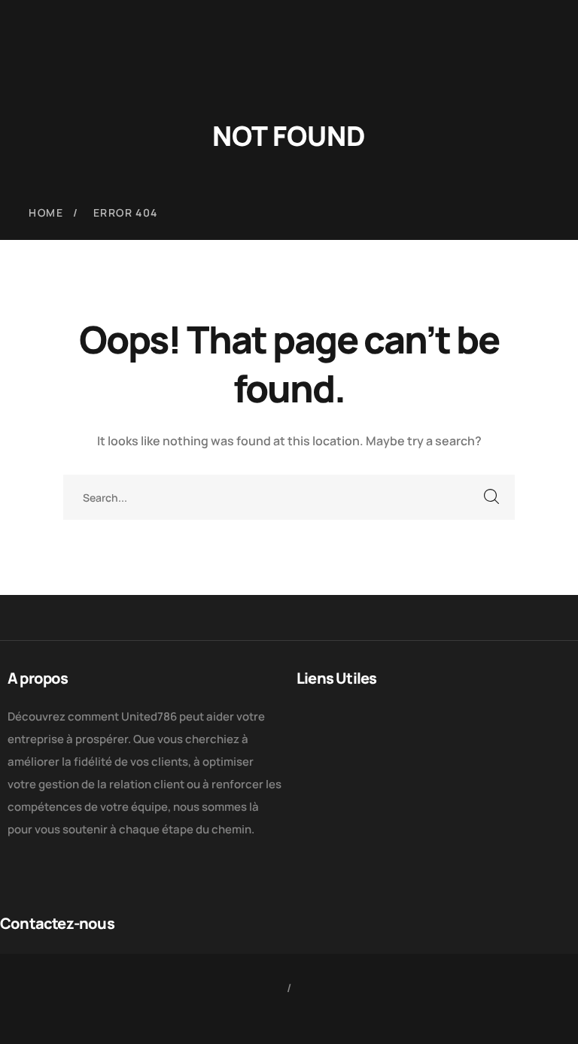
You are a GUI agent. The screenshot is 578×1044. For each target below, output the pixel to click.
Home (46, 212)
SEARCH (492, 497)
